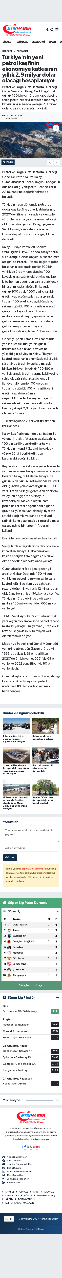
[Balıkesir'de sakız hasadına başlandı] (45, 726)
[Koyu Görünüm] (47, 30)
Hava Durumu (14, 1160)
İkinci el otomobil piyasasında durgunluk (42, 768)
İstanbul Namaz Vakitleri (19, 1164)
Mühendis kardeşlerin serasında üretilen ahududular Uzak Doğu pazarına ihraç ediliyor (15, 803)
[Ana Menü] (57, 30)
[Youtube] (37, 1147)
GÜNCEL (22, 41)
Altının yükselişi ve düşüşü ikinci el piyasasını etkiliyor (14, 739)
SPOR (52, 41)
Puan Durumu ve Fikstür (19, 1171)
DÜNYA (28, 1195)
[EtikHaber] (17, 30)
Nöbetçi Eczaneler (17, 1157)
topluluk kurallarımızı (33, 869)
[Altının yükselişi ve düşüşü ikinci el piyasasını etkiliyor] (16, 726)
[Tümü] (57, 1100)
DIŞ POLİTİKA (12, 1195)
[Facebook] (25, 1147)
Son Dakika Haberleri (18, 1179)
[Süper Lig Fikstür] (57, 997)
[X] (31, 1147)
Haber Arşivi (13, 1182)
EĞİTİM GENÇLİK (26, 1199)
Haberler (7, 51)
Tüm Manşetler (15, 1175)
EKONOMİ (38, 41)
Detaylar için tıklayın (31, 985)
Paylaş (9, 162)
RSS (10, 1219)
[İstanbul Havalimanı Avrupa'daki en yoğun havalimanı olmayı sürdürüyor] (16, 755)
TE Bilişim (39, 1229)
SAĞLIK (9, 1199)
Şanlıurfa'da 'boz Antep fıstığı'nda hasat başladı (42, 800)
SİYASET (7, 41)
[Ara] (52, 30)
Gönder (10, 857)
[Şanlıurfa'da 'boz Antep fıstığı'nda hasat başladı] (45, 787)
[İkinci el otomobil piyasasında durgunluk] (45, 755)
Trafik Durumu (14, 1168)
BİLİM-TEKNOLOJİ (46, 1195)
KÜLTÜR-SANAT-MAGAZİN (19, 1203)
